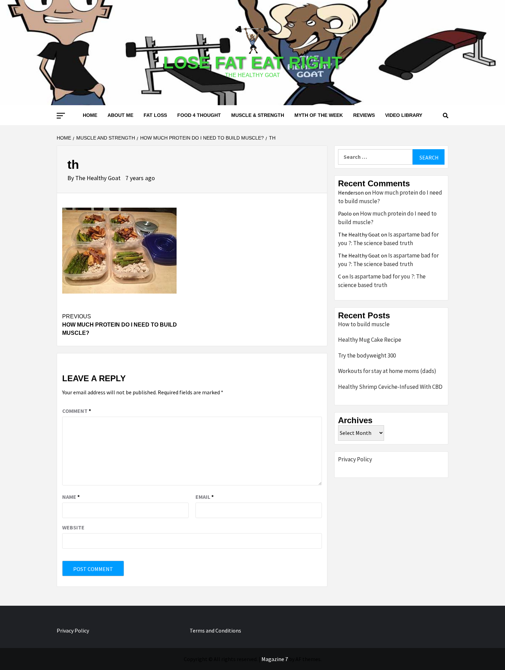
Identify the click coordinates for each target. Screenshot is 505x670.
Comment (76, 410)
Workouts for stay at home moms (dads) (387, 371)
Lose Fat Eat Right (252, 62)
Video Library (403, 115)
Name (71, 496)
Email (204, 496)
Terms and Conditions (215, 630)
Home (90, 115)
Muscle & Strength (257, 115)
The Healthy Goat (98, 178)
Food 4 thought (199, 115)
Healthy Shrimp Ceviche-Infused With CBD (390, 387)
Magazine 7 (274, 659)
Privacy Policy (355, 459)
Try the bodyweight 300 (367, 355)
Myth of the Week (318, 115)
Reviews (364, 115)
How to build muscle (364, 324)
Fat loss (155, 115)
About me (120, 115)
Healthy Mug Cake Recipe (369, 339)
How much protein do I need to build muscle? (119, 325)
